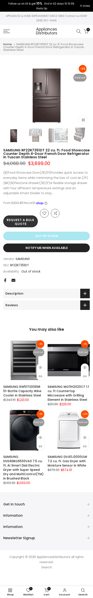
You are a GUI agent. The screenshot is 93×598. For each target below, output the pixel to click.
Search (46, 567)
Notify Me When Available (47, 248)
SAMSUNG (23, 259)
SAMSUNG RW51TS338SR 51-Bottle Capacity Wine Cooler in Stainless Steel (22, 391)
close (86, 6)
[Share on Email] (13, 280)
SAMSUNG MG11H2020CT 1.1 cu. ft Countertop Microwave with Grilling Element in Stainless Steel (68, 393)
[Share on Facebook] (5, 280)
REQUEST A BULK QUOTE (20, 222)
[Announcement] (41, 6)
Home (7, 44)
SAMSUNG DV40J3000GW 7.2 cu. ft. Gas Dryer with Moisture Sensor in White (67, 461)
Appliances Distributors (46, 31)
